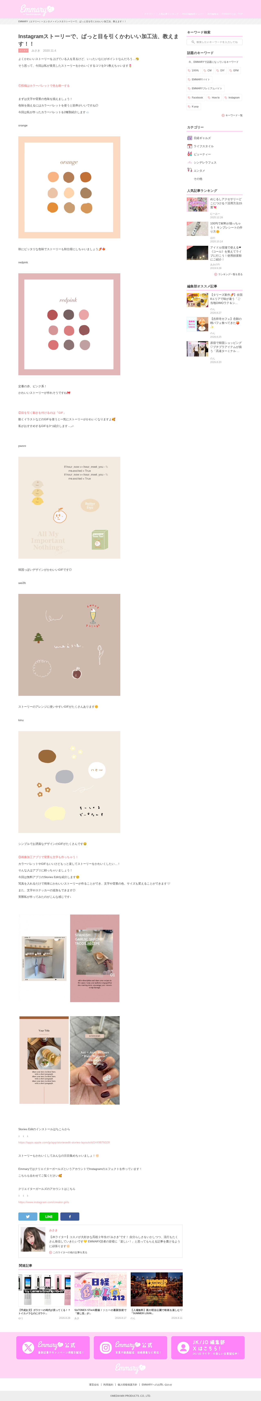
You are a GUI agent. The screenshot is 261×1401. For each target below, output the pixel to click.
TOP (240, 14)
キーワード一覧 (234, 115)
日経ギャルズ (202, 138)
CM (209, 70)
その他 (198, 178)
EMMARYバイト (201, 79)
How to (216, 97)
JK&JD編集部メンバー (193, 14)
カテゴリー (149, 14)
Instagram (234, 97)
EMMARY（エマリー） (29, 21)
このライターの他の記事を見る (70, 1252)
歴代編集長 (213, 14)
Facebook (197, 97)
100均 (195, 70)
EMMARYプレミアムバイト (207, 88)
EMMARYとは (229, 14)
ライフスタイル (204, 146)
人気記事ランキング (168, 14)
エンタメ (47, 21)
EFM (236, 70)
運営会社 (94, 1384)
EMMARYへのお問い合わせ (157, 1384)
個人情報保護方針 (127, 1384)
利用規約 (108, 1384)
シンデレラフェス (205, 162)
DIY (222, 70)
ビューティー (202, 154)
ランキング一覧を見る (230, 274)
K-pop (195, 106)
